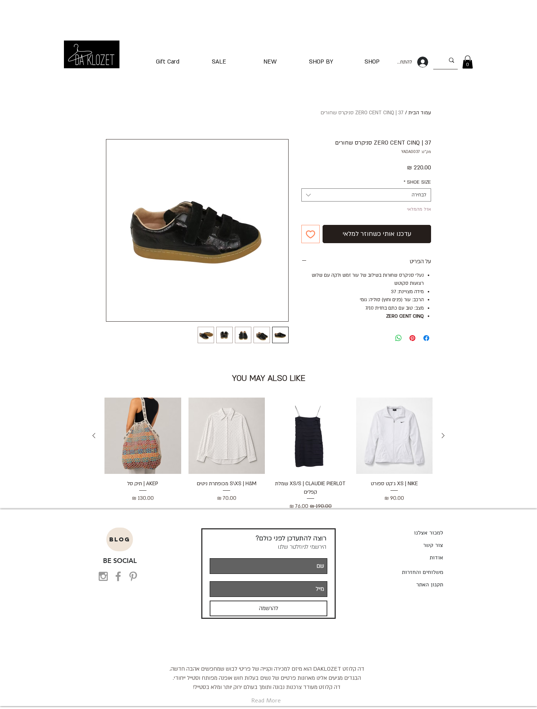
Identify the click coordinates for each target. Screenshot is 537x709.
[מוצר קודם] (443, 435)
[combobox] (366, 195)
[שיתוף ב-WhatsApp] (398, 338)
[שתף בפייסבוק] (426, 338)
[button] (467, 62)
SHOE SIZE (417, 182)
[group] (269, 454)
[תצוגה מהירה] (394, 436)
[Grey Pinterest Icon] (133, 576)
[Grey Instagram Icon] (103, 576)
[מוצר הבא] (94, 435)
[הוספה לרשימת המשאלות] (310, 234)
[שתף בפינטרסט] (412, 338)
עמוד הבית (419, 112)
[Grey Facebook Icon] (118, 576)
